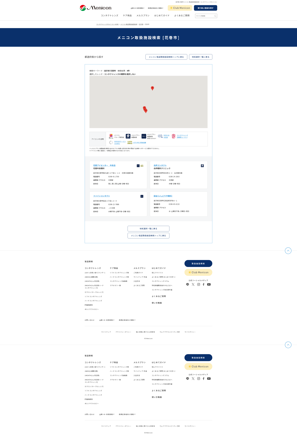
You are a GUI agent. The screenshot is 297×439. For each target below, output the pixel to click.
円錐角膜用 (89, 305)
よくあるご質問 (182, 15)
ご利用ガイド (138, 273)
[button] (145, 111)
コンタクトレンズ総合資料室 (162, 290)
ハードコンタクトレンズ (93, 301)
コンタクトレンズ (109, 15)
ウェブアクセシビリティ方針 (170, 332)
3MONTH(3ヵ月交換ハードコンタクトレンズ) (94, 286)
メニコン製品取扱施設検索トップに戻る (166, 56)
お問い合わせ (90, 320)
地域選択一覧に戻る (148, 228)
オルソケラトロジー (92, 309)
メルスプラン (143, 15)
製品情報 (89, 261)
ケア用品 (127, 15)
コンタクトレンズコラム (160, 281)
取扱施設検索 (198, 263)
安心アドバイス (157, 273)
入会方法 (137, 281)
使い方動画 (157, 302)
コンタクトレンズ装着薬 (118, 281)
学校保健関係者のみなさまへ (162, 285)
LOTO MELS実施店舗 (139, 142)
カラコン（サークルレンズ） (94, 292)
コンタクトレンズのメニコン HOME (107, 24)
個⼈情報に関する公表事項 (145, 332)
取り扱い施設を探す (205, 8)
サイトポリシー (190, 332)
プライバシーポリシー (123, 332)
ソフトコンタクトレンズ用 (119, 273)
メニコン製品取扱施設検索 (128, 24)
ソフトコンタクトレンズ (93, 296)
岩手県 (141, 24)
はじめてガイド (161, 15)
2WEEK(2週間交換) (91, 277)
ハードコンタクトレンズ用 (119, 277)
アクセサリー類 (115, 285)
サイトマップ (106, 332)
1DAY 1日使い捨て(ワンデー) (95, 273)
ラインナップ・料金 (140, 277)
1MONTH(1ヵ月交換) (92, 281)
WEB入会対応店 (166, 136)
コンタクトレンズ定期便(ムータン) (182, 136)
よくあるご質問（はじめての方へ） (164, 277)
